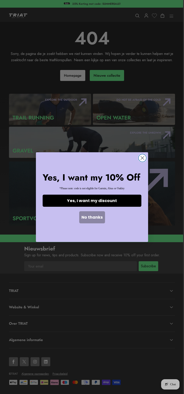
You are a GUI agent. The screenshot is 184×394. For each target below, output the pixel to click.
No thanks (92, 217)
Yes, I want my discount (92, 200)
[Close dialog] (142, 158)
